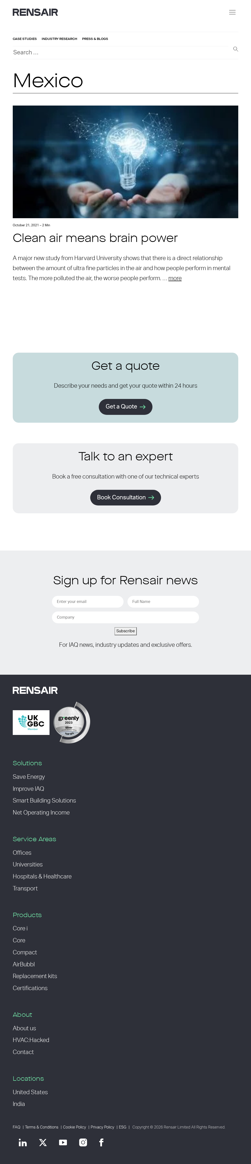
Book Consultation (121, 498)
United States (30, 1092)
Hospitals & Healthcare (42, 877)
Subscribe (125, 631)
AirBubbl (24, 965)
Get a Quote (121, 407)
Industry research (59, 39)
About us (24, 1029)
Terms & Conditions (41, 1127)
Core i (20, 929)
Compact (25, 953)
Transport (25, 889)
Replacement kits (35, 976)
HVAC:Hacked (31, 1040)
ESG (122, 1127)
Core (19, 941)
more (175, 278)
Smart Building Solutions (44, 801)
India (19, 1104)
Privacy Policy (102, 1127)
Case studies (25, 39)
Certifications (30, 988)
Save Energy (29, 777)
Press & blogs (95, 39)
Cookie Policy (74, 1127)
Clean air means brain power (95, 239)
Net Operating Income (41, 813)
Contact (23, 1052)
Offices (22, 853)
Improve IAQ (28, 789)
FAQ (16, 1127)
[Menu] (232, 12)
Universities (28, 865)
